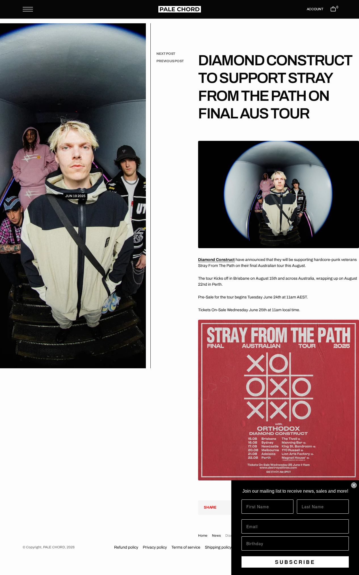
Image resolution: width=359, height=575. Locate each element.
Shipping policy (218, 547)
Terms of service (185, 547)
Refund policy (126, 547)
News (216, 536)
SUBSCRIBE (295, 562)
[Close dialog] (354, 485)
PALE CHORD (54, 547)
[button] (28, 9)
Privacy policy (155, 547)
